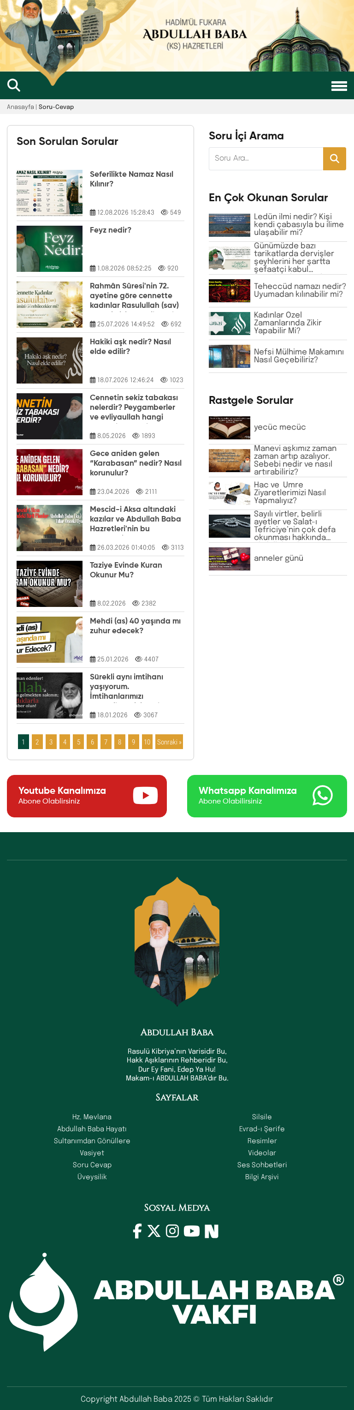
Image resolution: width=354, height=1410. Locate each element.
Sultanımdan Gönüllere (92, 1140)
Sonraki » (169, 741)
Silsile (262, 1116)
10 (147, 741)
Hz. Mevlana (92, 1116)
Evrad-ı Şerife (262, 1128)
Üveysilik (92, 1176)
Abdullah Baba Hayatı (92, 1128)
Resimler (262, 1140)
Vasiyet (92, 1152)
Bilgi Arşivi (262, 1176)
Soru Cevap (92, 1164)
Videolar (262, 1152)
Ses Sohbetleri (262, 1164)
